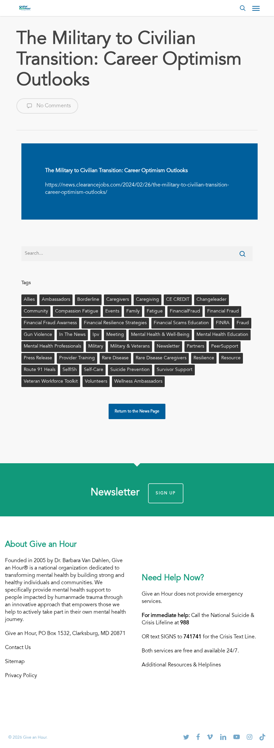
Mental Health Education (222, 335)
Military (95, 346)
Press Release (38, 358)
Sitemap (15, 661)
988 (184, 623)
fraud (243, 323)
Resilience (203, 358)
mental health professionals (52, 346)
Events (112, 311)
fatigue (155, 311)
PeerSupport (224, 346)
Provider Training (77, 358)
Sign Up (166, 493)
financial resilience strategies (115, 323)
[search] (242, 8)
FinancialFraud (185, 311)
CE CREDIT (177, 299)
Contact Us (18, 647)
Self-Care (93, 370)
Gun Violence (38, 335)
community (36, 311)
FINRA (223, 323)
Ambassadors (56, 299)
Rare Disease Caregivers (161, 358)
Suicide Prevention (130, 370)
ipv (96, 335)
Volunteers (96, 381)
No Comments (53, 106)
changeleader (211, 299)
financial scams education (181, 323)
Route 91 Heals (39, 370)
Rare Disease (115, 358)
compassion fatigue (76, 311)
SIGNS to (181, 637)
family (133, 311)
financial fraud (223, 311)
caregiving (147, 299)
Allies (29, 299)
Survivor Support (174, 370)
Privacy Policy (21, 675)
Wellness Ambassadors (138, 381)
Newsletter (168, 346)
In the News (72, 335)
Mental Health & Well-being (160, 335)
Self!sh (69, 370)
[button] (256, 8)
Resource (231, 358)
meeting (115, 335)
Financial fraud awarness (50, 323)
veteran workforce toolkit (51, 381)
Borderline (88, 299)
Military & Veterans (130, 346)
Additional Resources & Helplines (181, 665)
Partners (195, 346)
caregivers (117, 299)
